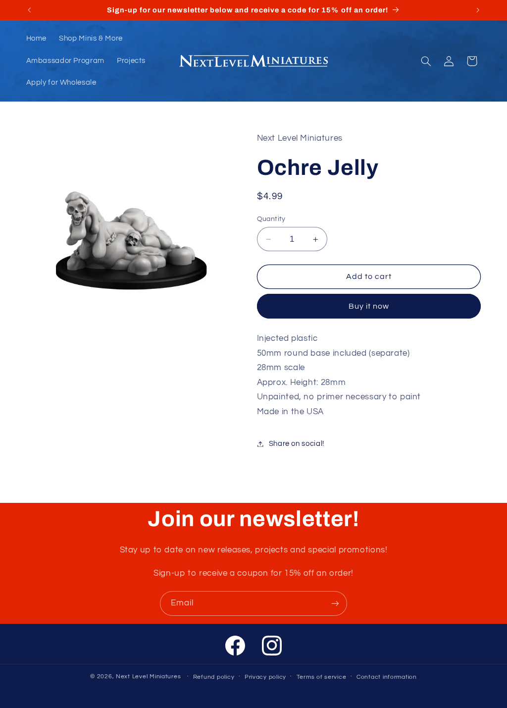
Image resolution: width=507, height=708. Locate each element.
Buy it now (369, 306)
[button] (425, 61)
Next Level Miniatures (148, 676)
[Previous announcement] (29, 10)
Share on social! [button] (296, 443)
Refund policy (214, 677)
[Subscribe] (335, 603)
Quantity (271, 219)
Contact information (386, 677)
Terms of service (322, 677)
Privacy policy (265, 677)
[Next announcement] (478, 10)
